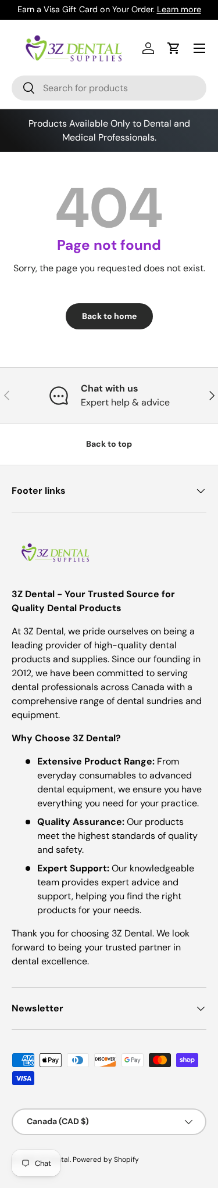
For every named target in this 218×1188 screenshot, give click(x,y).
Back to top (109, 444)
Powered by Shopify (106, 1159)
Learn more (179, 9)
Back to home (109, 316)
